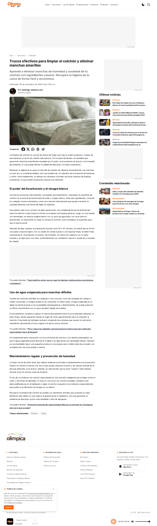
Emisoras (94, 4)
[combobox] (26, 520)
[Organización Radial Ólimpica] (16, 437)
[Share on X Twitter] (28, 149)
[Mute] (132, 521)
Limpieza (34, 413)
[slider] (142, 521)
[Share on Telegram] (43, 149)
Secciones (56, 4)
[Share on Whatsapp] (33, 149)
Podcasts (104, 4)
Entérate (32, 56)
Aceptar (9, 507)
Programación (82, 4)
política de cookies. (14, 503)
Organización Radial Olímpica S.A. (40, 493)
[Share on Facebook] (23, 149)
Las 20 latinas (68, 4)
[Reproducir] (113, 521)
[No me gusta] (36, 524)
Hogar (43, 413)
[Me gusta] (33, 524)
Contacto (114, 4)
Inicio (47, 4)
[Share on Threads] (38, 149)
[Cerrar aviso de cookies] (53, 489)
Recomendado (119, 198)
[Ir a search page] (148, 4)
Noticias (116, 110)
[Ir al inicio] (14, 4)
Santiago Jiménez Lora (32, 90)
